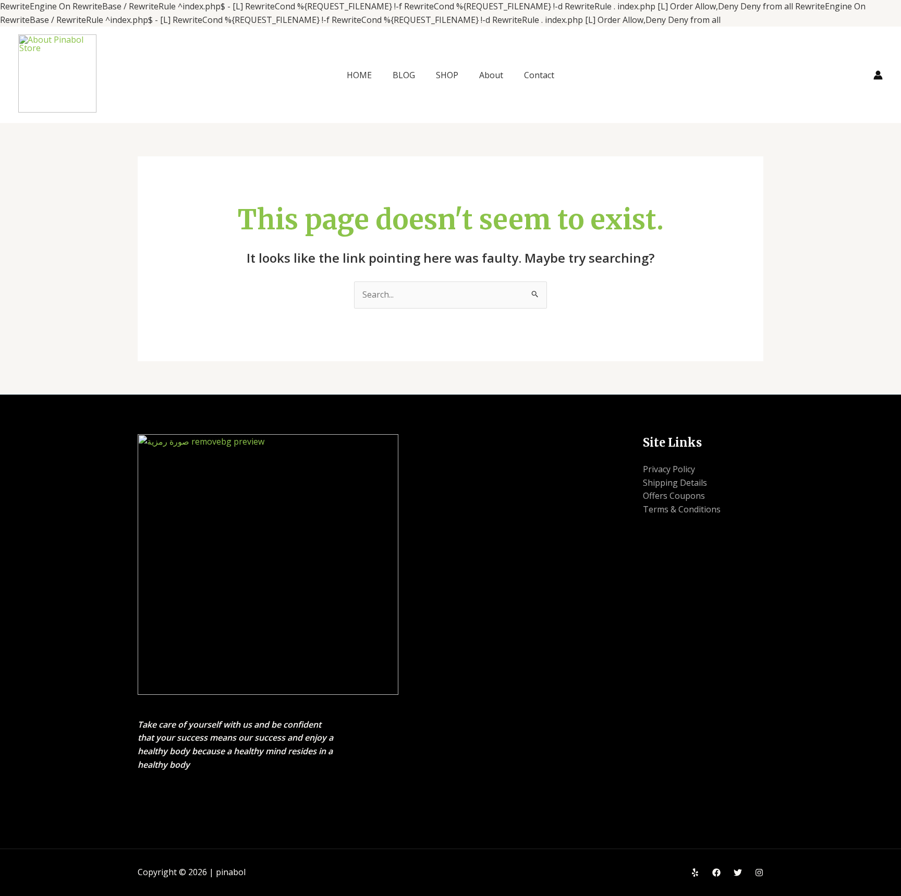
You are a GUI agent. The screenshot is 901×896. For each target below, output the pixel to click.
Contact (539, 75)
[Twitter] (738, 872)
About (491, 75)
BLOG (404, 75)
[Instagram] (759, 872)
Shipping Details (675, 482)
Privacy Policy (669, 469)
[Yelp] (695, 872)
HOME (359, 75)
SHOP (447, 75)
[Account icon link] (878, 75)
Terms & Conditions (682, 509)
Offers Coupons (674, 495)
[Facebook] (716, 872)
